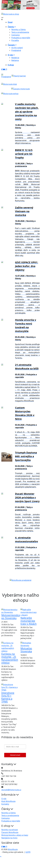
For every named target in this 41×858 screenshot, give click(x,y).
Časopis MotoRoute (9, 832)
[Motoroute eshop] (9, 93)
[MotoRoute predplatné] (20, 580)
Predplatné (16, 50)
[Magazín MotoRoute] (20, 5)
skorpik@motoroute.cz (11, 789)
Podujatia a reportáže (20, 37)
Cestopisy (15, 35)
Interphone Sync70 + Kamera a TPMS (7, 697)
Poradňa (15, 40)
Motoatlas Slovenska (26, 650)
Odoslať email (15, 755)
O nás (3, 798)
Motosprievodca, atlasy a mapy (14, 835)
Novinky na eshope (9, 829)
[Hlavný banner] (19, 75)
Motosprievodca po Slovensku (10, 616)
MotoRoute (13, 849)
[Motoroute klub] (9, 84)
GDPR (27, 852)
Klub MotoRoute (8, 801)
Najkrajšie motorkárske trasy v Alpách (28, 620)
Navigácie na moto (9, 838)
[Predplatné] (6, 75)
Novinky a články (18, 29)
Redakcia (15, 57)
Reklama (15, 60)
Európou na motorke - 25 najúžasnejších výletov (9, 658)
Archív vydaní (17, 47)
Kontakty (5, 804)
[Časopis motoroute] (20, 88)
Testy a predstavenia (20, 32)
